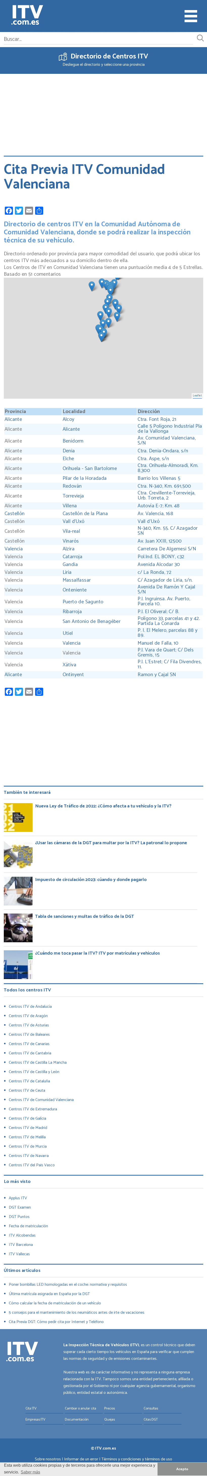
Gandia (70, 564)
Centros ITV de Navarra (29, 1155)
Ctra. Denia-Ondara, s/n (163, 451)
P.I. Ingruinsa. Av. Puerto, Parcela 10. (164, 601)
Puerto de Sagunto (83, 602)
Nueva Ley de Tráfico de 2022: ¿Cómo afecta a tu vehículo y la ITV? (103, 806)
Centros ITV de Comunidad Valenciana (41, 1099)
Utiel (68, 633)
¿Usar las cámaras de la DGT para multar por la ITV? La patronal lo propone (111, 843)
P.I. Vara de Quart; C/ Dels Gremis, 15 (166, 653)
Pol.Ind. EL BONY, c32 (161, 556)
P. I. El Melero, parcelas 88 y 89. (167, 633)
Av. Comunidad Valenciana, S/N (167, 441)
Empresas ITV (35, 1420)
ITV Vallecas (19, 1254)
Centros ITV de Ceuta (27, 1090)
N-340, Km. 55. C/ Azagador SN (167, 531)
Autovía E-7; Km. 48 (159, 506)
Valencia (14, 549)
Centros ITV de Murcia (28, 1146)
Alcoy (68, 419)
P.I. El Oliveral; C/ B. (159, 611)
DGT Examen (20, 1207)
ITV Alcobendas (22, 1235)
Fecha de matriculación (28, 1226)
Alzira (68, 549)
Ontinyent (73, 674)
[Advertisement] (103, 111)
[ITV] (27, 16)
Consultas (151, 1408)
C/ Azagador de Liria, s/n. (166, 580)
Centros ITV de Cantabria (30, 1053)
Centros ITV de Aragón (28, 1016)
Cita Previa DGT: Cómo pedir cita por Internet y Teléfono (56, 1321)
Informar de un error (81, 1459)
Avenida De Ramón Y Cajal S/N (166, 590)
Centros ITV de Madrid (28, 1127)
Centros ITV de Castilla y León (34, 1072)
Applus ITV (18, 1198)
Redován (72, 486)
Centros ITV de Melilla (27, 1137)
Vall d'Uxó (74, 521)
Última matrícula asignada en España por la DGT (49, 1294)
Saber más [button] (30, 1472)
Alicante (13, 419)
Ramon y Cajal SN (157, 674)
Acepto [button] (182, 1469)
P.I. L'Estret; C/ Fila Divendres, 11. (169, 665)
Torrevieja (73, 496)
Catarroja (73, 556)
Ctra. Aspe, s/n (155, 458)
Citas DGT (151, 1420)
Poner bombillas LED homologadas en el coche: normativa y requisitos (68, 1284)
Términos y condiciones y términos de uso (136, 1459)
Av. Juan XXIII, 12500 (160, 541)
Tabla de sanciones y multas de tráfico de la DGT (84, 916)
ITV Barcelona (21, 1244)
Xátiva (69, 665)
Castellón (15, 513)
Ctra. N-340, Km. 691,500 (166, 486)
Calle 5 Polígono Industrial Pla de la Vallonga (170, 429)
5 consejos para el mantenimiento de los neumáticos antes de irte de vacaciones (76, 1312)
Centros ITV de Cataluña (29, 1081)
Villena (70, 506)
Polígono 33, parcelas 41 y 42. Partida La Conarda (169, 621)
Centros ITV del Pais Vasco (32, 1165)
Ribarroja (72, 611)
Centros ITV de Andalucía (30, 1006)
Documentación (77, 1420)
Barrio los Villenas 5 (159, 478)
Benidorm (73, 441)
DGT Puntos (19, 1216)
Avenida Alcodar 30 (159, 564)
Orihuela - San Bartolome (90, 468)
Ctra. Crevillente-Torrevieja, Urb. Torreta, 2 (166, 496)
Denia (69, 451)
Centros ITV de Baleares (29, 1034)
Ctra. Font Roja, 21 (157, 419)
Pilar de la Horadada (85, 478)
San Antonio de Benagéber (92, 621)
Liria (67, 572)
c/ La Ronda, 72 (154, 572)
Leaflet (197, 395)
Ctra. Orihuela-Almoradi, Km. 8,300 (168, 468)
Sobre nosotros (48, 1459)
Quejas (109, 1420)
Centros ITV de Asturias (29, 1025)
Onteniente (75, 590)
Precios (109, 1408)
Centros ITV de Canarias (29, 1044)
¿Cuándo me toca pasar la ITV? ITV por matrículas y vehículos (97, 953)
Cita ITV (31, 1408)
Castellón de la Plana (85, 513)
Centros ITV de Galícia (27, 1118)
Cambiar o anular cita (80, 1408)
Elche (68, 458)
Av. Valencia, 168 (156, 513)
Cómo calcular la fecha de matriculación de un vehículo (55, 1303)
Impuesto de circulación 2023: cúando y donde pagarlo (91, 880)
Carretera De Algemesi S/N (167, 549)
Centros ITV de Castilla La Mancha (38, 1062)
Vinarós (71, 541)
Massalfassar (77, 580)
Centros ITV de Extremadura (33, 1109)
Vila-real (71, 531)
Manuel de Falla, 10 (158, 643)
